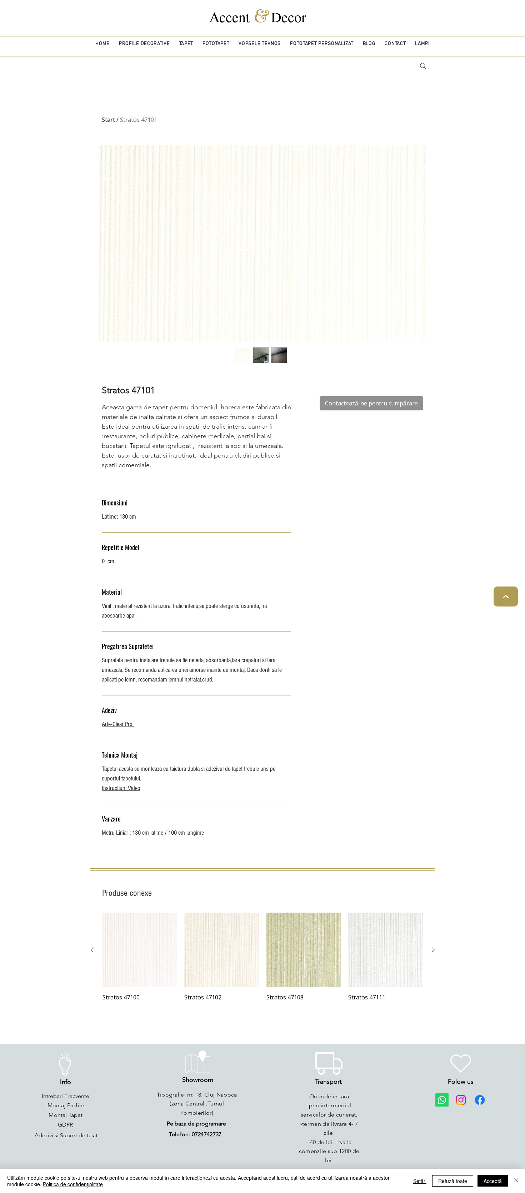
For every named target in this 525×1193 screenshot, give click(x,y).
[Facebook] (479, 1100)
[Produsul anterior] (92, 949)
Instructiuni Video (121, 788)
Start (108, 120)
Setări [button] (419, 1180)
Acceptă (493, 1180)
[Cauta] (423, 66)
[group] (263, 957)
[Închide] (516, 1180)
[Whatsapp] (442, 1100)
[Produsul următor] (433, 949)
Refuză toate (452, 1180)
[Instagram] (461, 1100)
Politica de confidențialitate (73, 1184)
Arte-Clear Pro (118, 724)
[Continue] (506, 596)
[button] (144, 43)
